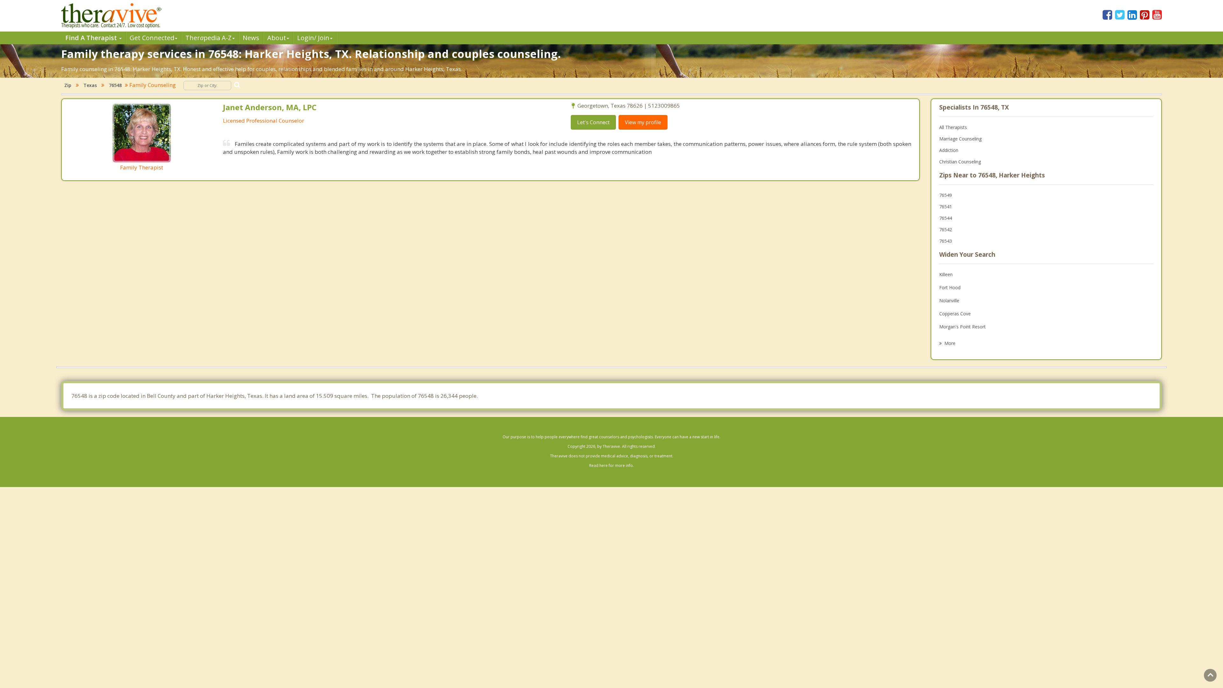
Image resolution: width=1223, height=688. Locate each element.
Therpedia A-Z (208, 37)
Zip (67, 85)
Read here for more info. (611, 465)
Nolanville (949, 300)
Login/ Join (313, 37)
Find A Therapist (91, 37)
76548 (115, 85)
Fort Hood (950, 287)
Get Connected (152, 37)
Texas (90, 85)
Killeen (946, 274)
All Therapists (953, 127)
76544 (945, 218)
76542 (945, 229)
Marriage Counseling (960, 139)
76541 (945, 207)
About (276, 37)
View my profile (643, 122)
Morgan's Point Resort (962, 327)
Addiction (948, 150)
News (251, 37)
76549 (945, 195)
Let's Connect (593, 122)
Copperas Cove (955, 314)
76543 (945, 241)
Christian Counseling (960, 162)
